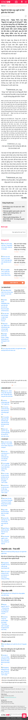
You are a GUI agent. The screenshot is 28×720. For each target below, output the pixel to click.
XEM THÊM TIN (14, 282)
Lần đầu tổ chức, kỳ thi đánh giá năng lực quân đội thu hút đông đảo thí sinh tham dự (18, 657)
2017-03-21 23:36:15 (5, 16)
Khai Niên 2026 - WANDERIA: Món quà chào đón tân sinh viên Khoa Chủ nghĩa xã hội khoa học (17, 300)
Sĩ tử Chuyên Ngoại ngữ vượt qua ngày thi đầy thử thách (14, 682)
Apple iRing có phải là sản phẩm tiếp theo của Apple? (17, 528)
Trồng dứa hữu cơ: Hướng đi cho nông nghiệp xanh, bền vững (12, 599)
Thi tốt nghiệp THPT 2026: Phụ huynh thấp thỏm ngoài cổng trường (20, 272)
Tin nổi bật (16, 251)
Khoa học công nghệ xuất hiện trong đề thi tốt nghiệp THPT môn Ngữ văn (14, 680)
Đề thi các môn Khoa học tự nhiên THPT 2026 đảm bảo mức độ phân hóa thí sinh (20, 260)
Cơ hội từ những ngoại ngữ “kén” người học (17, 402)
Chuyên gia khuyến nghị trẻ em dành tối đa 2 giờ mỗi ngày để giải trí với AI (13, 586)
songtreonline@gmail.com (10, 697)
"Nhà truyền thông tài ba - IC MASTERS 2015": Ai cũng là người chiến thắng (13, 219)
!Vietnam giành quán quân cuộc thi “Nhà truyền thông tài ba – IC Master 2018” (14, 212)
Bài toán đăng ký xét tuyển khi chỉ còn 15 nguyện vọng (13, 650)
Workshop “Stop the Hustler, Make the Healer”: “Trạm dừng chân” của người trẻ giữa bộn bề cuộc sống (19, 618)
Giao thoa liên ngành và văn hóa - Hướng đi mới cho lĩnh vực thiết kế (17, 537)
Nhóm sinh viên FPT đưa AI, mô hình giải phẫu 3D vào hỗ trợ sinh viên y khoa (18, 431)
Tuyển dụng (13, 717)
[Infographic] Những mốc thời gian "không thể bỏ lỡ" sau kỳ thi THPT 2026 (18, 669)
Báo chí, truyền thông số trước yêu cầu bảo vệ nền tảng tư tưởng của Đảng (19, 573)
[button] (12, 385)
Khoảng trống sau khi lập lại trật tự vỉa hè (12, 634)
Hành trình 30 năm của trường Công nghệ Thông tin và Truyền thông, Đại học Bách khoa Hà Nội (20, 500)
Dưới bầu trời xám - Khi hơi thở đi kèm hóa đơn (14, 632)
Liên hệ (7, 717)
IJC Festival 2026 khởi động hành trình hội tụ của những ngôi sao (17, 409)
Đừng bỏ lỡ (5, 240)
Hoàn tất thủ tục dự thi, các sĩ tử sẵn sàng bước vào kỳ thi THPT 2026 (18, 486)
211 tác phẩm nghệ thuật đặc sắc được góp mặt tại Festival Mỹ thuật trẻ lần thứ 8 (18, 419)
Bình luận (4, 227)
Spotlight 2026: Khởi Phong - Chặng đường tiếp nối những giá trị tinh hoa (18, 334)
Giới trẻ (3, 6)
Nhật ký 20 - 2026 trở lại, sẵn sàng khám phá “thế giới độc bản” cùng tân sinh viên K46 (20, 393)
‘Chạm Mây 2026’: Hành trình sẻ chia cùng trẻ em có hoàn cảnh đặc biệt (20, 291)
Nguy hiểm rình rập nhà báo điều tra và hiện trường (17, 510)
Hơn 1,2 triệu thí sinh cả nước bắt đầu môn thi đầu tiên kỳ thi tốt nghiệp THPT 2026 (18, 474)
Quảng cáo (19, 717)
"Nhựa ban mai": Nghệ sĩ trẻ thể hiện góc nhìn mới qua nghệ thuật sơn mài (18, 324)
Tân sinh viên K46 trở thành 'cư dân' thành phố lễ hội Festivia (18, 314)
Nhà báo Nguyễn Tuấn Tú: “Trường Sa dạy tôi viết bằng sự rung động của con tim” (18, 606)
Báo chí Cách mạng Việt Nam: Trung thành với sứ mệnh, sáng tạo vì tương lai (20, 246)
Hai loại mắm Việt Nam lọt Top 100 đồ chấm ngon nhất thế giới (18, 518)
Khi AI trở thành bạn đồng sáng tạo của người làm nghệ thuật (13, 557)
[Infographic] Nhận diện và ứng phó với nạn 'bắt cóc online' (14, 582)
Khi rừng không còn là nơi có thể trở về (12, 584)
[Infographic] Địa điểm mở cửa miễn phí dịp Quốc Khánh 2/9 (19, 563)
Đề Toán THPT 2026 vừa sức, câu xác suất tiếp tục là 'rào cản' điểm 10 (14, 678)
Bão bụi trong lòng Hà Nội (8, 637)
